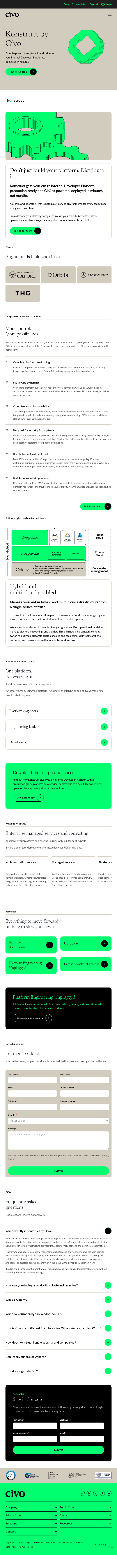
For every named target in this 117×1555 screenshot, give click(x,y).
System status (79, 4)
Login (109, 4)
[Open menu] (109, 14)
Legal (28, 1542)
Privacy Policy (65, 1542)
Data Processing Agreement (19, 1546)
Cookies (79, 1542)
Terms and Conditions (44, 1542)
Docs (66, 4)
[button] (58, 1229)
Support (94, 4)
